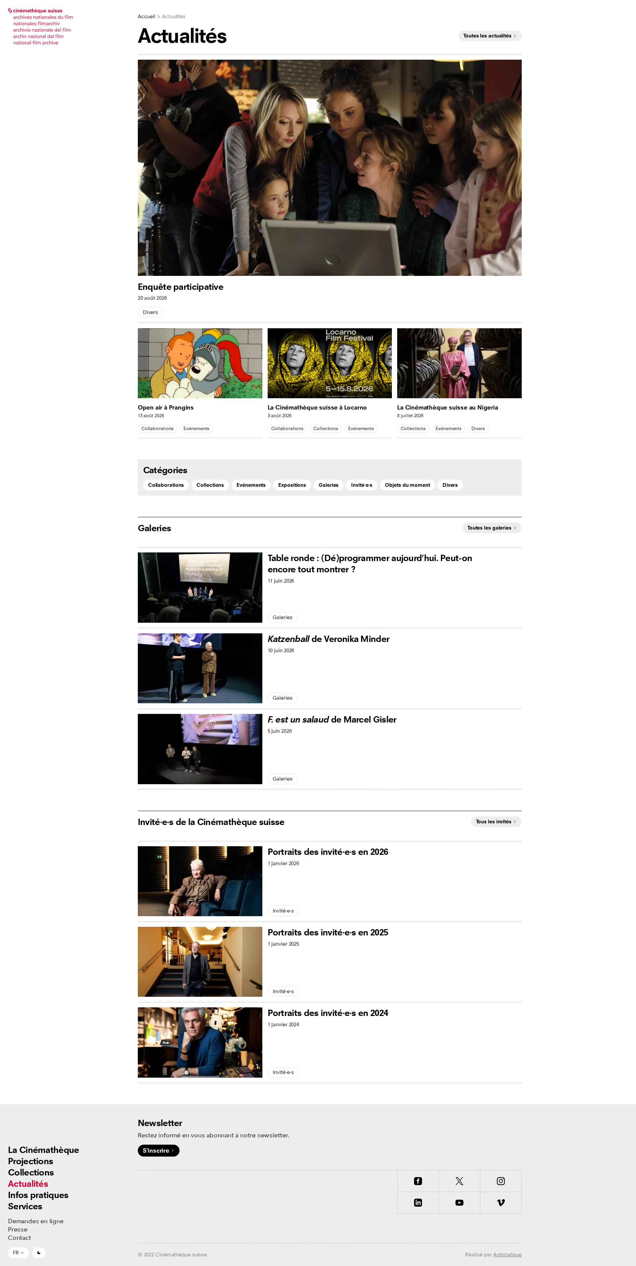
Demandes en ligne (36, 1221)
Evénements (196, 428)
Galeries (329, 485)
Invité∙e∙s (361, 485)
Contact (19, 1237)
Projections (30, 1161)
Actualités (28, 1183)
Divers (150, 312)
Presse (17, 1229)
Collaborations (157, 428)
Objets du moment (407, 485)
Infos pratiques (38, 1194)
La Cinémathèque (43, 1149)
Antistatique (507, 1254)
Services (25, 1206)
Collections (31, 1172)
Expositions (292, 485)
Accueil (146, 16)
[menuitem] (43, 1150)
